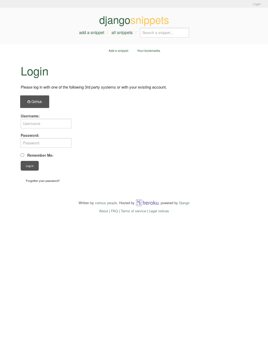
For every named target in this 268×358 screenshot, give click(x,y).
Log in (30, 166)
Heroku (147, 202)
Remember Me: (40, 155)
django (134, 19)
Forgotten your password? (43, 180)
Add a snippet (91, 32)
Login (257, 4)
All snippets (122, 32)
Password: (30, 135)
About (103, 210)
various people (106, 202)
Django (184, 202)
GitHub (36, 101)
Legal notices (159, 210)
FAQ (114, 210)
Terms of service (133, 210)
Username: (30, 115)
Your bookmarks (148, 50)
